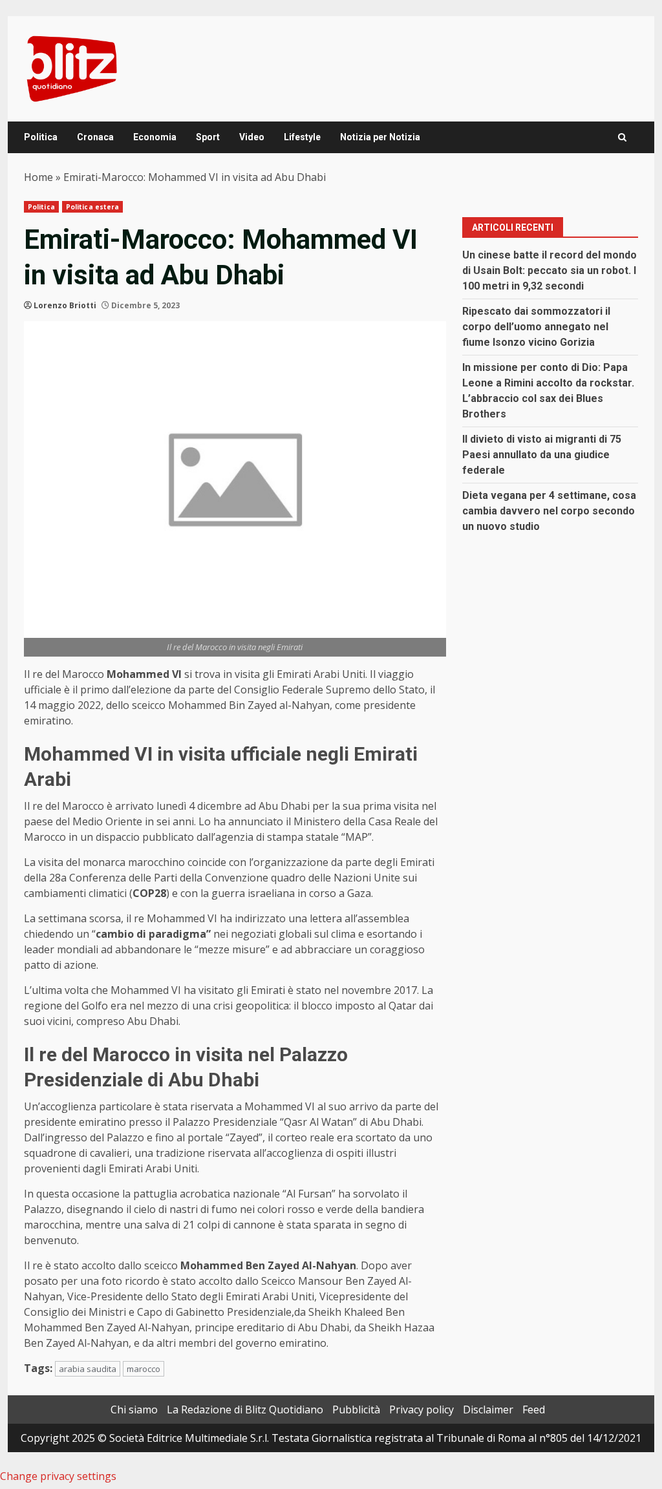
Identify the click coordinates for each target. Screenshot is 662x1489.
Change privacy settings (58, 1476)
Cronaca (95, 137)
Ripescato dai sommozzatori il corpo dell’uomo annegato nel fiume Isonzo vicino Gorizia (536, 326)
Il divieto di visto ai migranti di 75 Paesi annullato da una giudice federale (541, 454)
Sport (208, 137)
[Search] (622, 137)
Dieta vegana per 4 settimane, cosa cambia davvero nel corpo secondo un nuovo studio (549, 511)
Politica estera (93, 206)
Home (38, 177)
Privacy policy (421, 1409)
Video (251, 137)
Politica (41, 137)
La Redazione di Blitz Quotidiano (245, 1409)
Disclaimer (488, 1409)
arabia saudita (87, 1369)
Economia (154, 137)
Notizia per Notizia (380, 137)
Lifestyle (302, 137)
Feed (533, 1409)
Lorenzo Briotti (65, 305)
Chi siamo (134, 1409)
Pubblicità (356, 1409)
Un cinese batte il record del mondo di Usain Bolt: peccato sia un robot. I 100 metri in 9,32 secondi (549, 270)
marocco (143, 1369)
